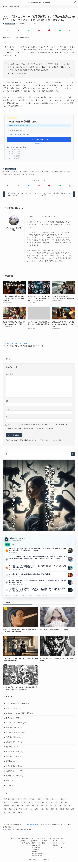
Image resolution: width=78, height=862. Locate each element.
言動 (9, 812)
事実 (66, 802)
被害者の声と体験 (14, 776)
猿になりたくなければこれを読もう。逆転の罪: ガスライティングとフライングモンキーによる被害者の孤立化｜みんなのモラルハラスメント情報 (39, 550)
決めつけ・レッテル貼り (39, 841)
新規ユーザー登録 (58, 838)
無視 (42, 809)
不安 (61, 802)
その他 (10, 785)
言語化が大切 (36, 847)
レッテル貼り (46, 171)
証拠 (14, 812)
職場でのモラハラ (14, 771)
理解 (23, 174)
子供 (59, 805)
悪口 (10, 809)
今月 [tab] (13, 544)
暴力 (30, 809)
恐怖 (5, 809)
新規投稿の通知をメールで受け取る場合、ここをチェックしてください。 (30, 428)
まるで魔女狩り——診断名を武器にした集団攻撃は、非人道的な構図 (39, 575)
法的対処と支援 (13, 756)
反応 (33, 805)
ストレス (39, 799)
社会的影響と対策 (14, 766)
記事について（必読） (39, 843)
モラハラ (6, 802)
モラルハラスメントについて (43, 802)
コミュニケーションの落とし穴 (19, 713)
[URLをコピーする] (70, 30)
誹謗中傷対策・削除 (23, 838)
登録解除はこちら (39, 143)
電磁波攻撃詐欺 (32, 824)
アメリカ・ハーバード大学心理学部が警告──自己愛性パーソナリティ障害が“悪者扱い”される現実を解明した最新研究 (39, 582)
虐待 (72, 809)
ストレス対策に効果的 (23, 843)
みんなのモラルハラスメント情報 (39, 2)
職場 (67, 809)
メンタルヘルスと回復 (16, 723)
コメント (9, 374)
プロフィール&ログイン (60, 843)
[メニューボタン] (2, 2)
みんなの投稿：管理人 (13, 229)
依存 (18, 805)
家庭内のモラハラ (14, 742)
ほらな (7, 171)
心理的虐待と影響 (9, 23)
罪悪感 (62, 809)
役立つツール (12, 747)
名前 (7, 401)
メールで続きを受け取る (39, 139)
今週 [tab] (7, 544)
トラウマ (47, 799)
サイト (8, 417)
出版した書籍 (21, 841)
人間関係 (6, 805)
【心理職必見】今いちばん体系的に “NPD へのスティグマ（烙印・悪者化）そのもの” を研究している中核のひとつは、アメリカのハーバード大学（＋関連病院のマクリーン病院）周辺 (39, 590)
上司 (56, 802)
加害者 (56, 171)
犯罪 (10, 174)
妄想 (51, 805)
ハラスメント (14, 171)
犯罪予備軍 (17, 174)
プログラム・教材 (13, 718)
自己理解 (31, 174)
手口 (20, 809)
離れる (20, 812)
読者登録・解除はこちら (39, 855)
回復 (61, 171)
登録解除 (55, 845)
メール (8, 409)
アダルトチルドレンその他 (26, 799)
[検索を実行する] (73, 454)
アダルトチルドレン (10, 799)
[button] (8, 30)
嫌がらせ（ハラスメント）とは (41, 838)
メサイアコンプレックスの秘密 (16, 343)
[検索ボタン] (75, 2)
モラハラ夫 (15, 802)
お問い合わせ (36, 851)
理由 (47, 809)
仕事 (13, 805)
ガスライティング (13, 708)
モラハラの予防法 (14, 727)
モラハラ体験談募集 (38, 853)
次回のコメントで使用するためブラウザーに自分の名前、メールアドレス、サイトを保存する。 (38, 424)
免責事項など (36, 849)
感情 (15, 809)
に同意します (18, 134)
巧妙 (65, 805)
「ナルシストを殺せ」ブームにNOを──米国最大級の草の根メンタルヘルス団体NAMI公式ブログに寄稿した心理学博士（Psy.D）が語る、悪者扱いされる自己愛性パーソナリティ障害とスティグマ (39, 559)
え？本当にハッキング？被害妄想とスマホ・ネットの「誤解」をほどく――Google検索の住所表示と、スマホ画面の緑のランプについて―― (39, 567)
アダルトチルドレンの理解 (17, 703)
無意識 (6, 174)
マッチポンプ (24, 171)
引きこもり (67, 171)
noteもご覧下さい (37, 845)
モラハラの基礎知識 (15, 732)
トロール (54, 799)
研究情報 (10, 761)
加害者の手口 (13, 737)
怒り (70, 805)
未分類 (9, 780)
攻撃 (25, 809)
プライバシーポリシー (15, 134)
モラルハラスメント (34, 171)
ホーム (13, 838)
